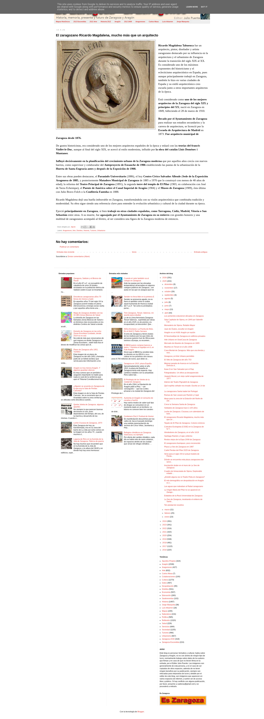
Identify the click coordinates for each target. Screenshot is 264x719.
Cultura (165, 580)
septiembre (169, 295)
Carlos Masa (154, 21)
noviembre (169, 288)
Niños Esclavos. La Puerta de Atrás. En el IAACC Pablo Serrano (138, 330)
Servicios (166, 627)
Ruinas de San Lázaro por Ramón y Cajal (181, 395)
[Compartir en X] (88, 227)
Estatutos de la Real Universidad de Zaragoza (183, 496)
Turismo (93, 230)
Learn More (192, 7)
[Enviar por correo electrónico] (82, 227)
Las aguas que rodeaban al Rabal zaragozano (183, 486)
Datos (164, 583)
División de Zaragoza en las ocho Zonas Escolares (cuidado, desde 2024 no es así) (87, 333)
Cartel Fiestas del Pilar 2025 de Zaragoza (181, 450)
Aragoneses (140, 21)
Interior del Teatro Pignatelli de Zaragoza (181, 382)
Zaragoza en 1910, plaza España (138, 363)
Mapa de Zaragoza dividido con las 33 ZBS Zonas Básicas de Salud (88, 314)
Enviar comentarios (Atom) (79, 256)
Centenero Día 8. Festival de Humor (139, 416)
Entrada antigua (200, 252)
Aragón (118, 21)
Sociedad (166, 630)
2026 (164, 278)
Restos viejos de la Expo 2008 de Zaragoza (182, 439)
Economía (166, 592)
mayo (167, 309)
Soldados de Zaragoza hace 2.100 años (181, 408)
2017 (164, 546)
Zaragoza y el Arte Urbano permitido (179, 356)
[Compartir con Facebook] (90, 227)
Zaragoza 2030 (168, 639)
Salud (164, 623)
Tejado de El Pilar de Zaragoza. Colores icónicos (184, 423)
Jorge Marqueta (183, 21)
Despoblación (168, 586)
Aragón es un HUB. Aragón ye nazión (179, 332)
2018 (164, 543)
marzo (167, 510)
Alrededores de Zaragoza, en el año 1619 (181, 432)
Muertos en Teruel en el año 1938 (178, 347)
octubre (168, 291)
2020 (164, 535)
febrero (168, 513)
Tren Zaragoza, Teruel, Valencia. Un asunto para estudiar (139, 314)
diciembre (169, 284)
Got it (204, 7)
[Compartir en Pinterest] (93, 227)
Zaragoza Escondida (170, 642)
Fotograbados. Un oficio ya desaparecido (181, 373)
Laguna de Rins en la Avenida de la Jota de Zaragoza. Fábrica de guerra (88, 440)
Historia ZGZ (106, 21)
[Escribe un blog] (85, 227)
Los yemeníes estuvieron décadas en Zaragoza (184, 316)
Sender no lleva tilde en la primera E (139, 297)
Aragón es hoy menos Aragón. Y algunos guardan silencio (86, 369)
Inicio (134, 252)
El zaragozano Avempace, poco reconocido (182, 443)
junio (167, 306)
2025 (164, 281)
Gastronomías (168, 598)
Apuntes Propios (169, 561)
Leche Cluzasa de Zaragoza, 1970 (87, 423)
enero (167, 517)
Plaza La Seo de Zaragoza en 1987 (179, 447)
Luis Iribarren (167, 21)
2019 (164, 539)
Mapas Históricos (63, 21)
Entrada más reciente (65, 252)
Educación (166, 595)
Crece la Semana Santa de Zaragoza (179, 404)
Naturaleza (166, 614)
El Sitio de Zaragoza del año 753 (177, 360)
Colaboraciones (168, 577)
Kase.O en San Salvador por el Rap (179, 369)
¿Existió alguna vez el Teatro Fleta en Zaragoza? (184, 477)
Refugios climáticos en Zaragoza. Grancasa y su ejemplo (138, 433)
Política (165, 617)
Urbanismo (101, 230)
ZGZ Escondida (79, 21)
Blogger (141, 712)
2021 (164, 532)
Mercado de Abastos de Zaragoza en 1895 (182, 343)
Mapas (165, 611)
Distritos (80, 230)
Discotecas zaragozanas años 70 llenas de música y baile (87, 298)
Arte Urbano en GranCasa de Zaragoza (180, 340)
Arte (74, 230)
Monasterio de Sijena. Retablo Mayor (179, 325)
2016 (164, 550)
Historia (86, 230)
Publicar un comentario (69, 247)
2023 (164, 525)
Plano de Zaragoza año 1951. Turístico (85, 351)
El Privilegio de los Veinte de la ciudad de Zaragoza (137, 381)
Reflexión (166, 620)
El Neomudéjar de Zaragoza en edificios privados (184, 336)
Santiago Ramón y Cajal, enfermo (178, 436)
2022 (164, 528)
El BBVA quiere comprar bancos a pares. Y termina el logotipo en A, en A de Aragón (139, 347)
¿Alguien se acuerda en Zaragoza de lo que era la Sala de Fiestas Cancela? (88, 388)
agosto (168, 298)
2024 (164, 521)
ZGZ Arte (93, 21)
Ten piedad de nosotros (174, 505)
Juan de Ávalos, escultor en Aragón (179, 329)
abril (167, 313)
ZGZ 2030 (128, 21)
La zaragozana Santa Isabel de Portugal (181, 391)
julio (167, 302)
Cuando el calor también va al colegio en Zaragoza (136, 279)
